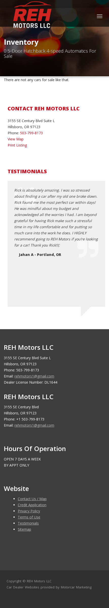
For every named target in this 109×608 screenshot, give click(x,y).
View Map (16, 139)
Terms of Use (29, 517)
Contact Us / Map (32, 498)
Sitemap (24, 529)
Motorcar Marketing (76, 587)
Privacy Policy (29, 511)
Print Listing (17, 145)
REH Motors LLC (39, 581)
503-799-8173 (31, 133)
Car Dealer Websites (23, 587)
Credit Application (32, 504)
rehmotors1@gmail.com (34, 376)
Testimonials (28, 523)
